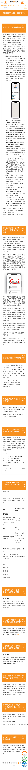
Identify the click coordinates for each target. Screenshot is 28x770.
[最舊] (14, 765)
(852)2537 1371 (12, 181)
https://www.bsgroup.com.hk (13, 193)
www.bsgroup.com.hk (14, 686)
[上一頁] (5, 763)
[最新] (3, 763)
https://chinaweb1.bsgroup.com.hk (15, 197)
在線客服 (19, 340)
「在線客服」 (6, 212)
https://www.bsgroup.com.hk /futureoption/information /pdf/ (14, 556)
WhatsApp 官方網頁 (11, 122)
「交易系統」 (9, 161)
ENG (25, 7)
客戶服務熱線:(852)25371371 (7, 5)
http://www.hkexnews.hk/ (14, 203)
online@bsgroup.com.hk (21, 5)
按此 (22, 171)
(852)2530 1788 (10, 183)
